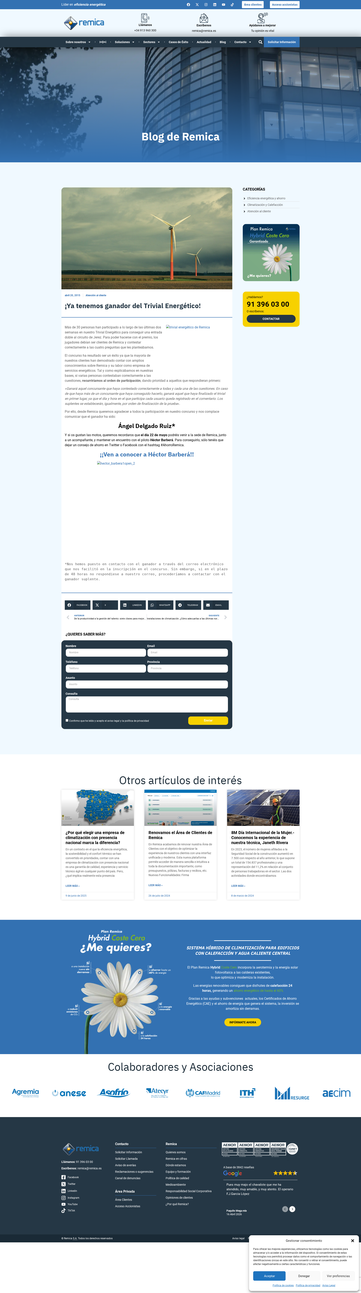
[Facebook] (188, 4)
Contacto (240, 42)
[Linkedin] (214, 4)
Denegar (304, 1276)
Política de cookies (283, 1285)
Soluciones (122, 42)
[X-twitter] (197, 4)
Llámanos (145, 25)
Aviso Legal (328, 1285)
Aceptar (269, 1276)
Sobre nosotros (76, 42)
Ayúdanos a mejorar (262, 25)
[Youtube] (223, 4)
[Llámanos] (145, 18)
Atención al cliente (96, 295)
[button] (353, 1241)
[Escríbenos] (204, 18)
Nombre (71, 646)
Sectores (149, 42)
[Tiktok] (232, 4)
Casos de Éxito (178, 42)
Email (151, 646)
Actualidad (204, 42)
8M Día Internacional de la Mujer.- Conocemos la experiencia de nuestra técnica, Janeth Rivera (262, 837)
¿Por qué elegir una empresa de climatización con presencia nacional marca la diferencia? (95, 837)
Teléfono (72, 662)
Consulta (72, 693)
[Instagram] (206, 4)
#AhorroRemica (172, 445)
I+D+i (102, 42)
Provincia (153, 662)
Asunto (70, 677)
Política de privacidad (308, 1285)
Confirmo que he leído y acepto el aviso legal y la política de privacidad (109, 720)
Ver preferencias (338, 1276)
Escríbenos (204, 25)
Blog (223, 42)
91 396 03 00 (268, 304)
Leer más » (73, 885)
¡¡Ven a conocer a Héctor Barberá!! (147, 454)
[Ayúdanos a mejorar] (262, 18)
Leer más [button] (232, 1204)
